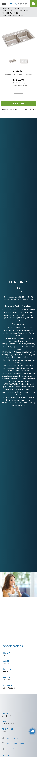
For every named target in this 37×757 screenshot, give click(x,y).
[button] (4, 3)
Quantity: (18, 90)
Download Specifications (14, 743)
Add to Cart (18, 103)
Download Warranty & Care (15, 738)
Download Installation (13, 749)
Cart (33, 3)
